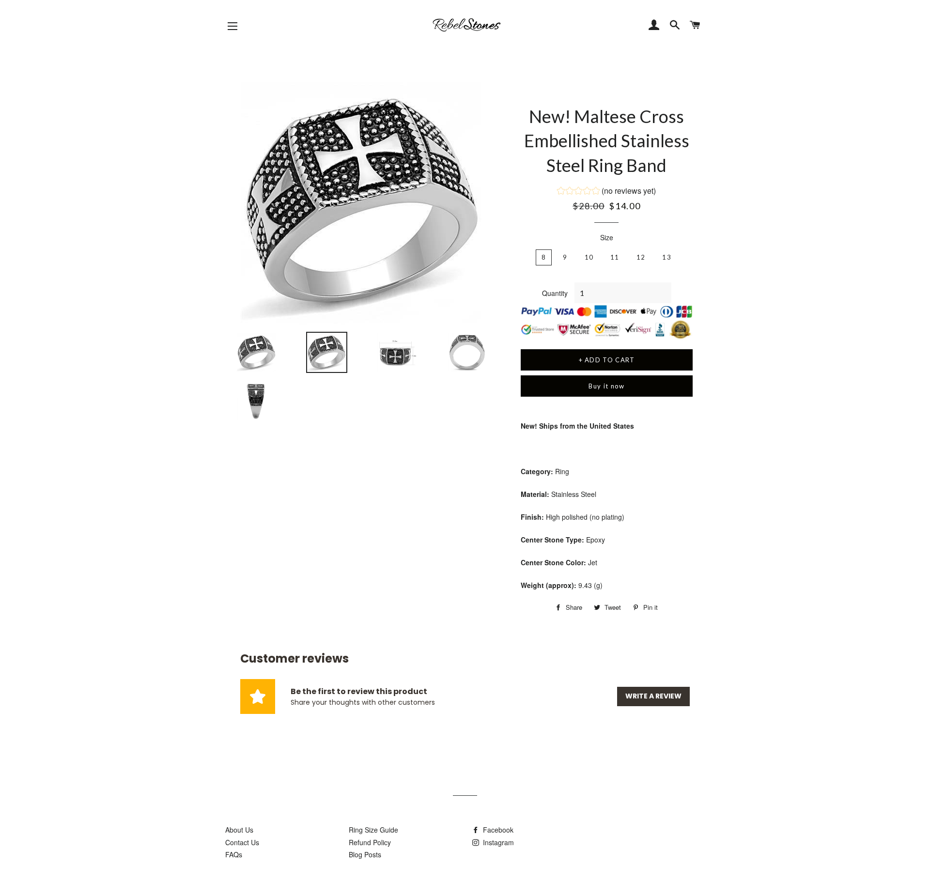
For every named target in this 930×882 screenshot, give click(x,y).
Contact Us (242, 842)
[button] (606, 192)
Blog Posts (365, 854)
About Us (239, 830)
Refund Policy (370, 842)
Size (606, 237)
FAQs (233, 854)
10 (589, 257)
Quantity (555, 293)
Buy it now (606, 386)
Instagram (497, 842)
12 (641, 257)
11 (615, 257)
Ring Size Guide (373, 830)
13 (666, 257)
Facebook (497, 830)
